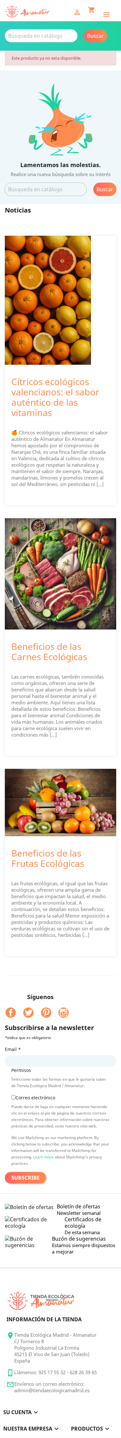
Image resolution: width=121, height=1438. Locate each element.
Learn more (43, 1157)
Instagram (63, 1012)
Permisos (21, 1070)
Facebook (10, 1012)
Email (13, 1049)
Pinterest (46, 1012)
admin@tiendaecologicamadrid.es (52, 1390)
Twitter (28, 1012)
